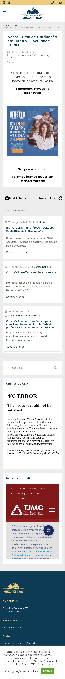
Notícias (12, 57)
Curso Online (15, 315)
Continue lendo (15, 252)
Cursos (24, 55)
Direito (34, 55)
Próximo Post (47, 198)
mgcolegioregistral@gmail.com (22, 643)
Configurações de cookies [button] (21, 671)
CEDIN (14, 25)
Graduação (45, 55)
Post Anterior (17, 198)
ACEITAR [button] (47, 671)
